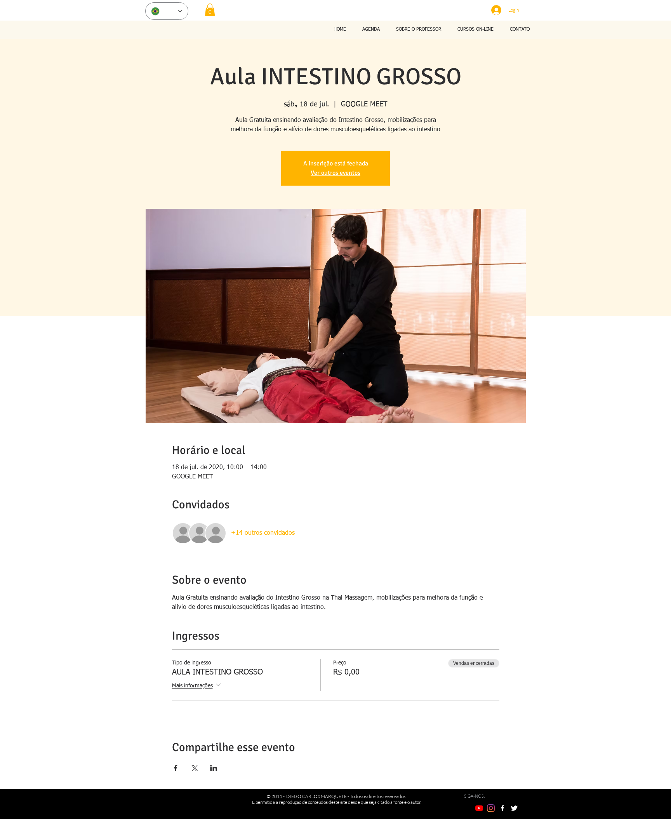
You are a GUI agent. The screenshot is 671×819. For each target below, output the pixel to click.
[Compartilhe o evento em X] (194, 768)
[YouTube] (479, 808)
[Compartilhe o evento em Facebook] (175, 768)
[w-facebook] (502, 808)
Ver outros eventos (335, 173)
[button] (210, 9)
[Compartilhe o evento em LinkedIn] (213, 768)
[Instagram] (491, 808)
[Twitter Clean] (514, 808)
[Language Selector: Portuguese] (166, 11)
